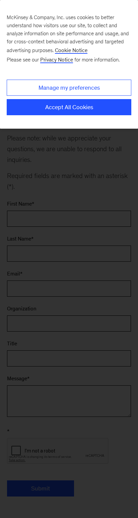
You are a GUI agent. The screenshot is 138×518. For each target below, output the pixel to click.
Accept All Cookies (69, 107)
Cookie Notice (71, 50)
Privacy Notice (56, 59)
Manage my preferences (69, 87)
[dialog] (69, 64)
